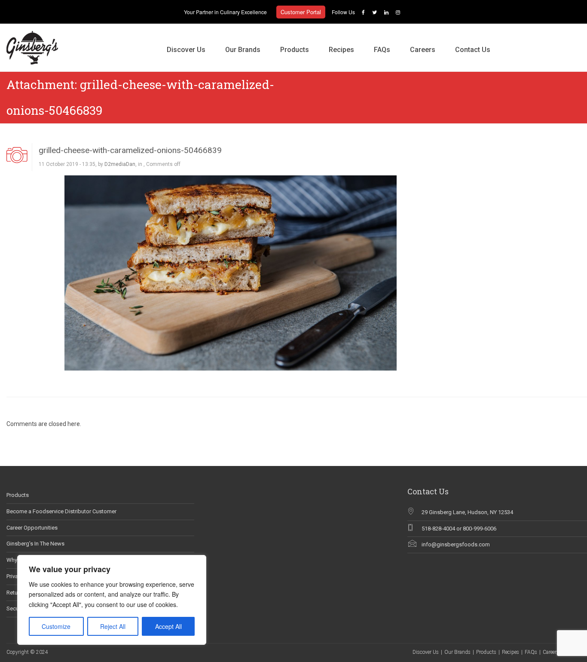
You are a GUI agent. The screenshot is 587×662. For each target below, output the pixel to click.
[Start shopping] (510, 41)
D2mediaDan (119, 164)
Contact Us (472, 50)
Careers (422, 50)
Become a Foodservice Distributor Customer (61, 511)
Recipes (341, 50)
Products (294, 50)
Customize (56, 626)
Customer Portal (301, 12)
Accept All (168, 626)
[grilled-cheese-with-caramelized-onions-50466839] (230, 272)
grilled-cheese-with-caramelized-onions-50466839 (130, 150)
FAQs (382, 50)
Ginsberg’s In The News (35, 543)
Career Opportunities (32, 527)
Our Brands (242, 50)
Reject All (112, 626)
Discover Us (186, 50)
